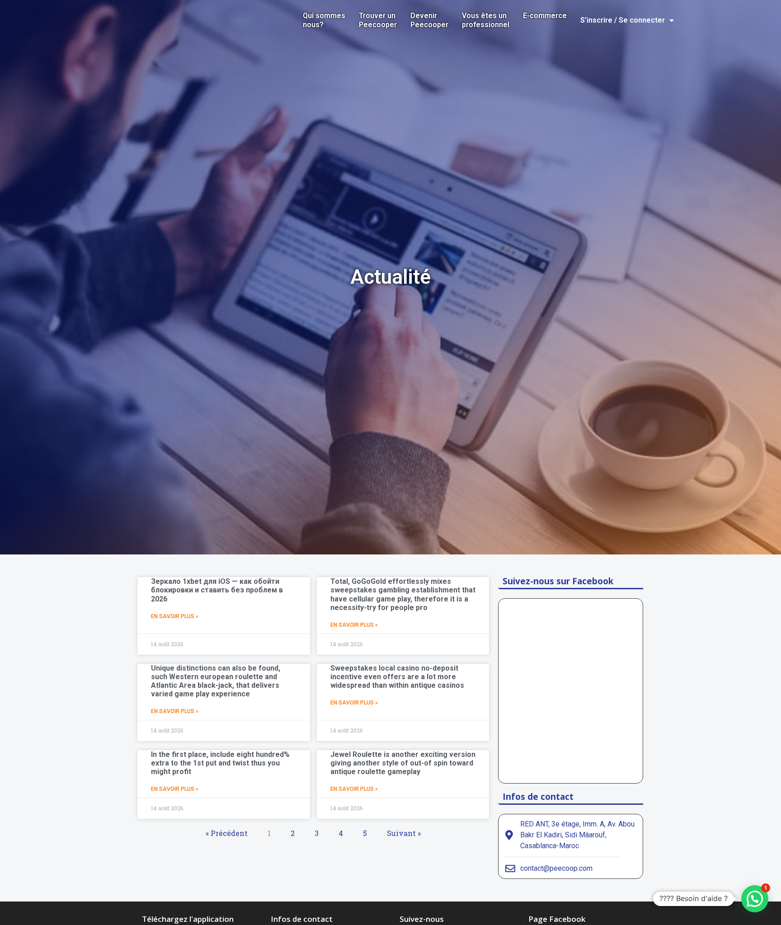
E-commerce (545, 15)
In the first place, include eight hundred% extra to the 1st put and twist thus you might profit (220, 763)
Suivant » (404, 833)
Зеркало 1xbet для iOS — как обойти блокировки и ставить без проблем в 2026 (217, 590)
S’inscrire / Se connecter (622, 20)
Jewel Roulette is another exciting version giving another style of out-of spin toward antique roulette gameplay (402, 763)
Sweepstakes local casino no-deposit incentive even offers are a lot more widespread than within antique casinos (397, 677)
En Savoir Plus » (174, 616)
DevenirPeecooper (429, 20)
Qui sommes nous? (324, 20)
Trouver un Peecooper (378, 20)
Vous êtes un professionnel (485, 20)
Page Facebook (556, 919)
